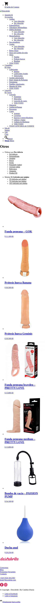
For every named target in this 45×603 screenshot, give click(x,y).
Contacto (3, 574)
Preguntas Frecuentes (7, 572)
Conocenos (4, 568)
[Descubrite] (5, 11)
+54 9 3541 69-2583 (7, 578)
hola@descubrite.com (8, 580)
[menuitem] (25, 39)
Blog (2, 570)
